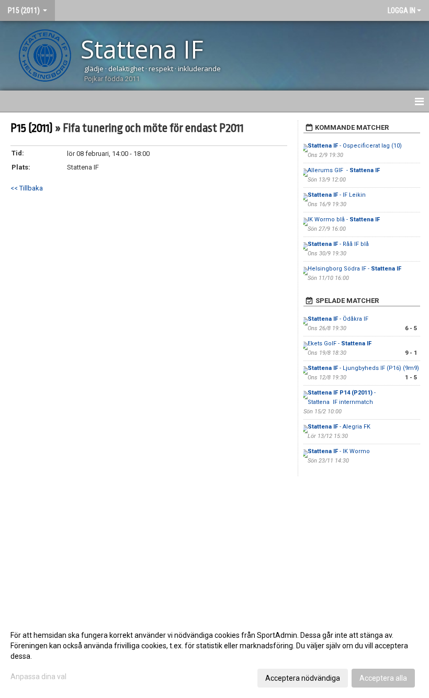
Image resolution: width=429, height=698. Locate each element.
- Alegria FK (339, 426)
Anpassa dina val (38, 676)
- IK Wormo (339, 451)
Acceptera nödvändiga (302, 678)
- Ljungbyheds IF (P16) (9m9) (363, 368)
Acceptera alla (383, 678)
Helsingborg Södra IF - (354, 268)
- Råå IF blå (338, 244)
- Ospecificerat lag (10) (355, 145)
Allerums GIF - (344, 170)
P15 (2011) (31, 128)
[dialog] (214, 656)
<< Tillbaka (26, 188)
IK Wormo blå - (344, 219)
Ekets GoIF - (339, 343)
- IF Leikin (337, 195)
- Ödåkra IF (339, 319)
